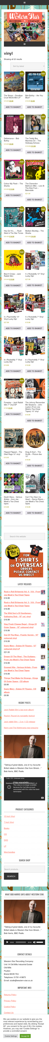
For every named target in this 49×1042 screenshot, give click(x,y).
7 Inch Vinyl (9, 822)
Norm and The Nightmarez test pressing (21, 727)
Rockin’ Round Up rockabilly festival (19, 715)
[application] (24, 788)
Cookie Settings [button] (11, 1036)
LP (5, 846)
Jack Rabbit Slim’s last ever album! (19, 709)
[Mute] (34, 942)
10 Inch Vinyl (9, 816)
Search (11, 876)
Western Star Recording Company (24, 17)
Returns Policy (10, 994)
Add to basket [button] (13, 107)
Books (6, 828)
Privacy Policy (10, 1000)
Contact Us (9, 1012)
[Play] (7, 942)
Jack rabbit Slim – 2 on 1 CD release (19, 721)
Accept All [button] (25, 1036)
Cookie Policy (10, 1006)
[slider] (40, 942)
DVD (6, 840)
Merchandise (9, 852)
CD (5, 834)
